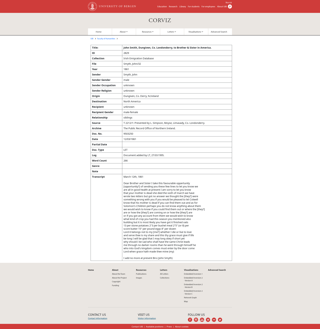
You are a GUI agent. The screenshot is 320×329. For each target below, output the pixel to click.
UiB (91, 38)
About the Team (118, 274)
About (123, 31)
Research (173, 6)
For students (194, 6)
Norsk (229, 2)
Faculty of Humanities (106, 38)
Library (182, 6)
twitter (221, 320)
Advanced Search (219, 31)
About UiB (222, 6)
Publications (141, 274)
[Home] (92, 6)
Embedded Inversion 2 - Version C (193, 292)
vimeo (209, 320)
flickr (215, 320)
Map (186, 301)
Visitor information (147, 318)
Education (162, 6)
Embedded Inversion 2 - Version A (193, 279)
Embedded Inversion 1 (193, 274)
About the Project (119, 277)
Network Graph (190, 297)
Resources (147, 31)
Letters (171, 31)
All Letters (164, 274)
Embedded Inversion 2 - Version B (193, 285)
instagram (197, 320)
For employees (208, 6)
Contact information (97, 318)
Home (99, 31)
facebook (191, 320)
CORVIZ (160, 20)
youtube (203, 320)
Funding (115, 285)
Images (139, 277)
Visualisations (194, 31)
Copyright (116, 281)
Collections (164, 277)
